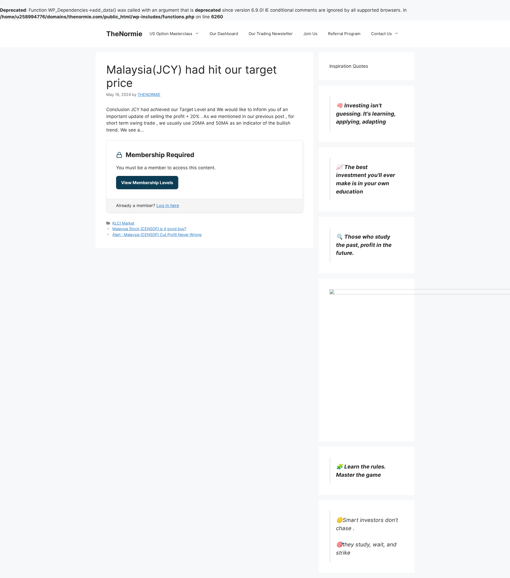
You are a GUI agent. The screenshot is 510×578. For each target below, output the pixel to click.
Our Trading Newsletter (271, 33)
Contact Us (381, 33)
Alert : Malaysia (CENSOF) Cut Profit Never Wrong (157, 234)
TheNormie (124, 34)
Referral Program (344, 33)
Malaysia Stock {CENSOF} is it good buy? (149, 228)
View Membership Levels (147, 182)
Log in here (167, 205)
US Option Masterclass (171, 33)
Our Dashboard (224, 33)
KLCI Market (123, 223)
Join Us (310, 33)
